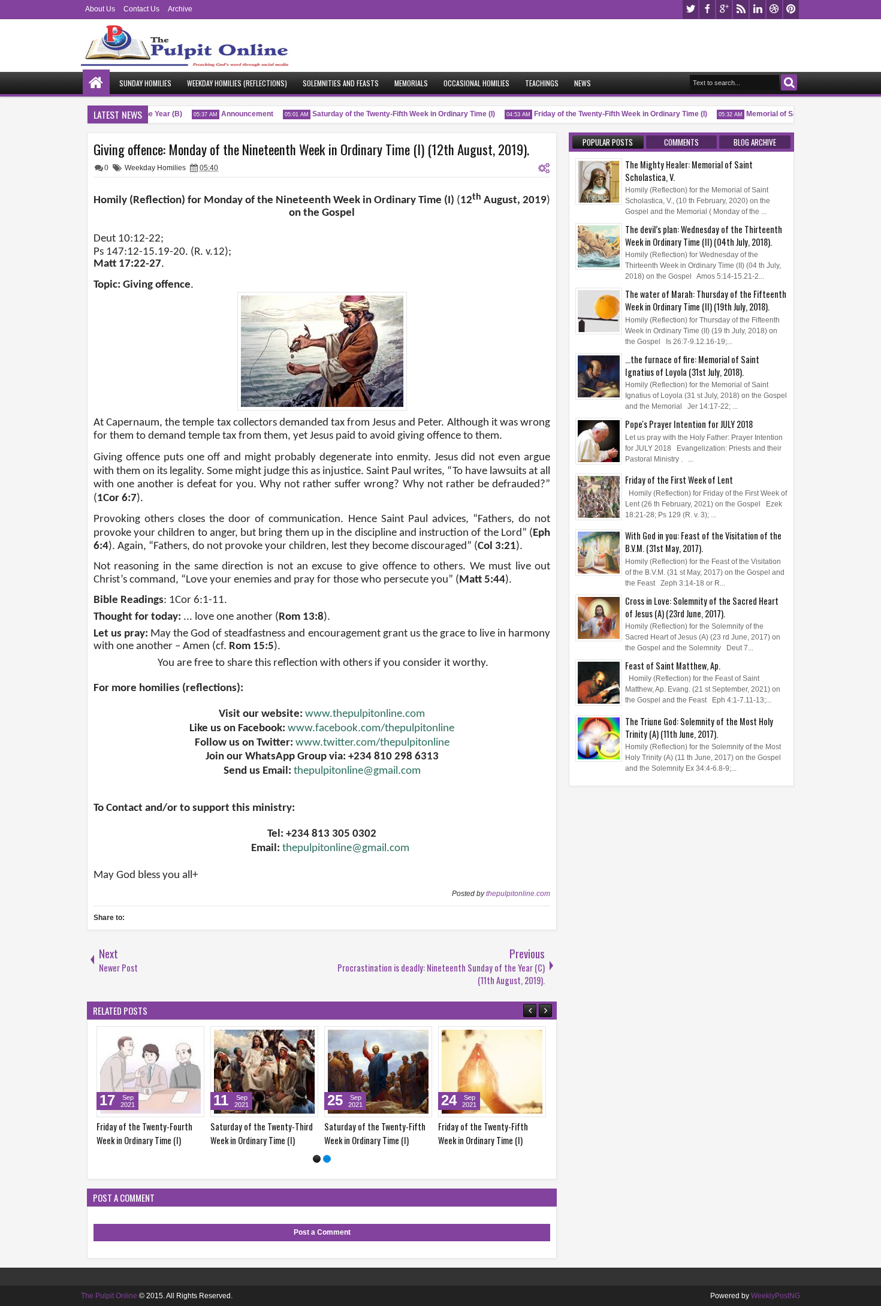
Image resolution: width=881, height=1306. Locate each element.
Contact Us (141, 9)
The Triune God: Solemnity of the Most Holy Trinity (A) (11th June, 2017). (699, 727)
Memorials (411, 83)
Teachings (542, 83)
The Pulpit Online (109, 1296)
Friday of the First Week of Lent (679, 479)
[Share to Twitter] (178, 1038)
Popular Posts (608, 142)
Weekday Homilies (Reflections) (237, 83)
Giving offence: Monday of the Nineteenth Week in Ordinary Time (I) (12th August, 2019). (311, 149)
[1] (317, 1159)
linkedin (757, 9)
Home (96, 83)
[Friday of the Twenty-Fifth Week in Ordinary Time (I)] (492, 1072)
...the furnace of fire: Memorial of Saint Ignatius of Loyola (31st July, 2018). (692, 365)
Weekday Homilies (155, 168)
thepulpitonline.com (518, 893)
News (582, 83)
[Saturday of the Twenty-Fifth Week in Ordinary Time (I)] (378, 1072)
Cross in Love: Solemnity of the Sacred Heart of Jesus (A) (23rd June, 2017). (702, 607)
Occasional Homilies (476, 83)
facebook (707, 9)
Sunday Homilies (145, 83)
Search (789, 82)
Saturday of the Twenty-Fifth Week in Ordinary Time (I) (392, 114)
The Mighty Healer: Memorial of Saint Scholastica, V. (689, 170)
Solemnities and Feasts (341, 83)
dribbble (774, 9)
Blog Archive (755, 142)
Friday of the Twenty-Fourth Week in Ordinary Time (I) (144, 1133)
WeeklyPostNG (775, 1296)
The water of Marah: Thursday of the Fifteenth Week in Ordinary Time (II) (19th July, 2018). (705, 300)
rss (741, 9)
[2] (327, 1159)
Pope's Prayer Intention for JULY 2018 (689, 424)
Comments (681, 142)
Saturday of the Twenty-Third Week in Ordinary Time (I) (261, 1133)
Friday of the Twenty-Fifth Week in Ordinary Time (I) (609, 114)
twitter (690, 9)
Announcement (236, 114)
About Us (100, 9)
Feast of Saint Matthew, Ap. (672, 665)
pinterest (791, 9)
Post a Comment (322, 1232)
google (724, 9)
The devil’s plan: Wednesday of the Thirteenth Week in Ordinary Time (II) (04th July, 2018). (703, 235)
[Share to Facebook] (165, 1038)
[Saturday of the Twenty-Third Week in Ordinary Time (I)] (264, 1072)
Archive (180, 9)
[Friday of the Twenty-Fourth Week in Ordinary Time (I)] (150, 1072)
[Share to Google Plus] (191, 1038)
